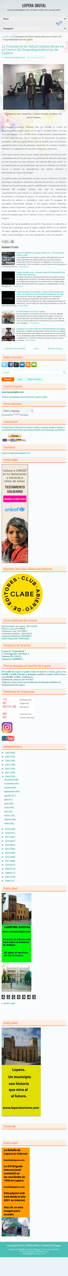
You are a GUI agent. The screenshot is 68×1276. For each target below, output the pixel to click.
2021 (7, 772)
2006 (7, 881)
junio (6, 803)
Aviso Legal (9, 1003)
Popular (8, 379)
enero (7, 823)
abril (6, 811)
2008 (7, 873)
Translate (23, 415)
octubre (8, 787)
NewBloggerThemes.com (34, 1254)
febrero (8, 819)
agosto (8, 795)
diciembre (9, 779)
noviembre (9, 783)
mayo (7, 807)
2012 (7, 857)
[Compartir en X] (9, 241)
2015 (7, 845)
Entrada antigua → (56, 348)
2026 (7, 752)
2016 (7, 841)
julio (6, 799)
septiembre (10, 791)
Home (5, 36)
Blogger (57, 1245)
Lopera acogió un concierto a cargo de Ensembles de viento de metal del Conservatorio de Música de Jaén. (40, 293)
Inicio (36, 348)
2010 (7, 865)
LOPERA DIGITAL (34, 5)
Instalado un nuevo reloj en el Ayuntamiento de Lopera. (41, 329)
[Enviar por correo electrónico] (3, 241)
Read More (24, 266)
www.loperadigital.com (14, 57)
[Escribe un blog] (6, 241)
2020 (7, 776)
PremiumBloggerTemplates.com (34, 1252)
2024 (7, 760)
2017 (7, 837)
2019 (7, 829)
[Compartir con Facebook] (12, 241)
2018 (7, 833)
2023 (7, 764)
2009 (7, 869)
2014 (7, 849)
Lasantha (54, 1249)
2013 (7, 853)
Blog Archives (34, 379)
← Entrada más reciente (14, 348)
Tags (19, 379)
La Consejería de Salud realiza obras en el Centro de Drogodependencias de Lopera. (33, 49)
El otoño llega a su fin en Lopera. (31, 311)
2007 (7, 877)
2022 (7, 768)
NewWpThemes (25, 1249)
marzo (7, 815)
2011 (7, 861)
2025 (7, 756)
